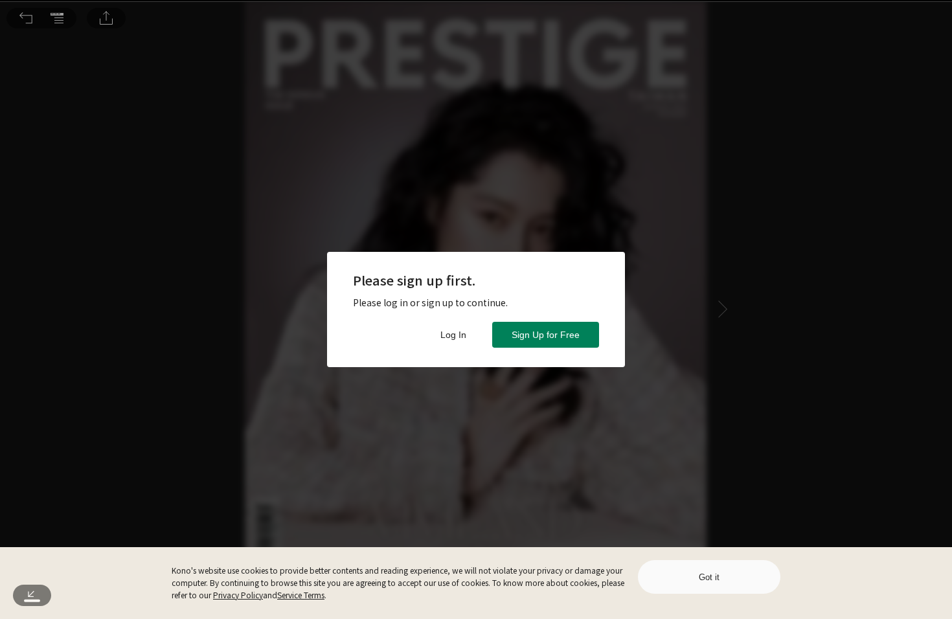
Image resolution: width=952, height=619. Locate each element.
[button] (25, 18)
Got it (709, 577)
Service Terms (300, 594)
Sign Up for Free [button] (546, 335)
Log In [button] (453, 335)
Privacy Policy (238, 594)
